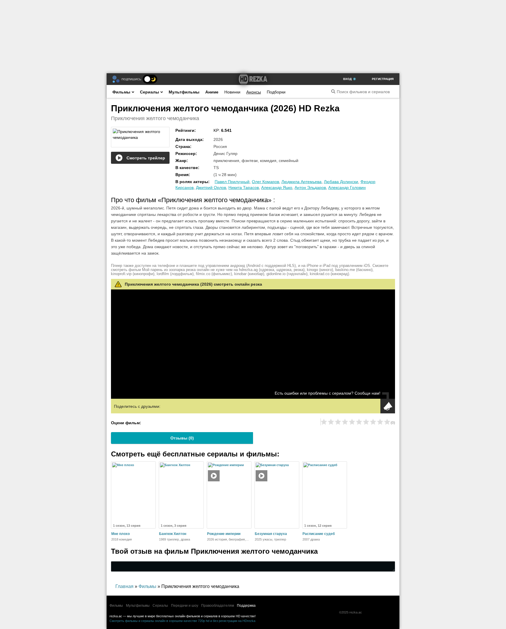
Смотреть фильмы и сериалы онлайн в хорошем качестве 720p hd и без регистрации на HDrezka (182, 621)
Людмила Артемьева (301, 181)
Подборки (276, 92)
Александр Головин (347, 187)
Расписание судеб (318, 534)
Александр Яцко (276, 187)
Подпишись (131, 79)
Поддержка (246, 606)
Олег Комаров (265, 181)
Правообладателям (217, 606)
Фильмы (121, 92)
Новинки (232, 92)
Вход (347, 79)
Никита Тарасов (243, 187)
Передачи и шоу (184, 606)
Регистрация (383, 79)
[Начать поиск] (333, 91)
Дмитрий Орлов (211, 187)
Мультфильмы (184, 92)
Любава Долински (341, 181)
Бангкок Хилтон (172, 534)
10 (387, 421)
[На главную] (253, 79)
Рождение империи (223, 534)
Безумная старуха (271, 534)
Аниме (211, 92)
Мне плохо (120, 534)
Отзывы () (182, 438)
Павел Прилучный (232, 181)
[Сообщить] (387, 406)
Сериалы (149, 92)
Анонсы (253, 92)
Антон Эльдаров (310, 187)
